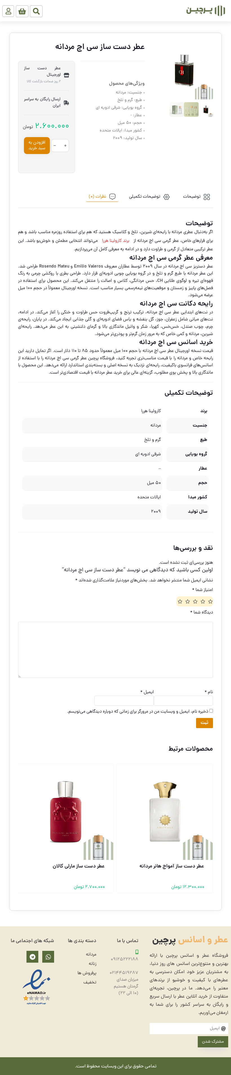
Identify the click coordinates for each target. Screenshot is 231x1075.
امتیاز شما (202, 590)
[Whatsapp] (48, 957)
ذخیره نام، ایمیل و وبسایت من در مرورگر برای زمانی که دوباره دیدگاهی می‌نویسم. (137, 711)
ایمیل (147, 692)
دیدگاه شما (201, 612)
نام (209, 692)
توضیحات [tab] (192, 196)
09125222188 (124, 959)
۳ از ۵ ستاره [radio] (194, 601)
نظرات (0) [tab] (97, 196)
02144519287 (124, 973)
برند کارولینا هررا (115, 241)
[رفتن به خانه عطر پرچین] (205, 11)
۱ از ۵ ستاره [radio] (210, 601)
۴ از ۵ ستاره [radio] (187, 601)
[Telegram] (32, 957)
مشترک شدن (213, 1042)
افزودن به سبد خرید (36, 145)
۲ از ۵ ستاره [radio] (202, 601)
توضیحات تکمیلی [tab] (144, 196)
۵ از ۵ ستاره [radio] (179, 601)
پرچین (190, 940)
